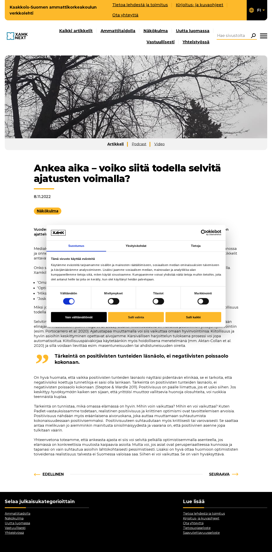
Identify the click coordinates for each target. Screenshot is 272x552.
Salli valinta (136, 317)
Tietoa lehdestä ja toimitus (140, 4)
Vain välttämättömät (79, 317)
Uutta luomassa (192, 30)
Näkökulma (155, 30)
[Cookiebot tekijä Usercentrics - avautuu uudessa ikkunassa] (203, 233)
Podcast (139, 144)
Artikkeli (115, 144)
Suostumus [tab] (76, 245)
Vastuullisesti (161, 42)
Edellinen (53, 474)
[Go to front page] (18, 36)
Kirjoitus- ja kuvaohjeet (199, 4)
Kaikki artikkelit (76, 30)
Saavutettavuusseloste (201, 533)
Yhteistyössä (196, 42)
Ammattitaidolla (118, 30)
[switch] (113, 301)
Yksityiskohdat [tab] (136, 245)
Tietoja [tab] (196, 245)
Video (159, 144)
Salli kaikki (193, 317)
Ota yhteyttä (125, 15)
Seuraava (219, 474)
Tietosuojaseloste (197, 528)
